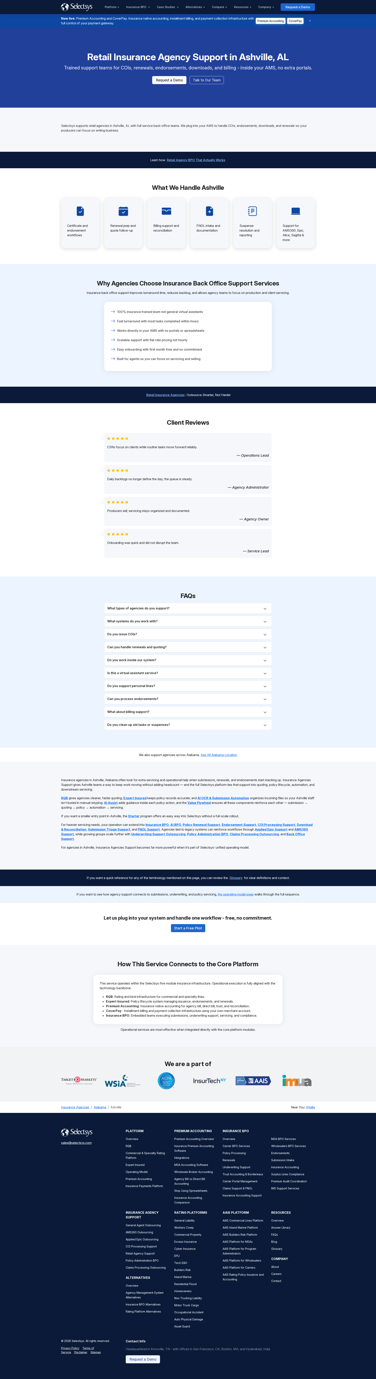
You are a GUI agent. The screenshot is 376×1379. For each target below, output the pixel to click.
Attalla (310, 1107)
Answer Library (280, 1227)
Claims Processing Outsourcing (146, 1267)
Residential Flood (185, 1284)
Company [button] (264, 7)
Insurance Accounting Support (242, 1195)
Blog (274, 1241)
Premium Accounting (271, 21)
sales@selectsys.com (76, 1143)
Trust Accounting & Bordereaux (243, 1174)
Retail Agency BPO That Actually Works (196, 160)
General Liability (184, 1220)
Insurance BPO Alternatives (143, 1304)
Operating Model (137, 1172)
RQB (128, 1146)
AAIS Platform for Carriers (239, 1267)
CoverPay (295, 21)
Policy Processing (234, 1153)
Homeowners (183, 1291)
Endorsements (280, 1153)
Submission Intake (282, 1160)
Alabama (100, 1107)
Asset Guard (182, 1326)
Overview (132, 1139)
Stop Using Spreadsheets (190, 1190)
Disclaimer (80, 1352)
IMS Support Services (285, 1188)
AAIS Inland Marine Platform (240, 1227)
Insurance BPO (136, 7)
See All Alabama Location (219, 755)
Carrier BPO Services (236, 1146)
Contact (276, 1281)
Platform (110, 7)
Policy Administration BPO (142, 1260)
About (275, 1266)
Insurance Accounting (285, 1167)
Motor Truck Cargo (186, 1305)
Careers (276, 1273)
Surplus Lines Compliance (287, 1174)
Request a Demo (298, 7)
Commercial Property (188, 1234)
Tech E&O (180, 1262)
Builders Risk (182, 1270)
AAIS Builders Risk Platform (240, 1234)
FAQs (274, 1234)
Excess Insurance (185, 1241)
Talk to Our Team (207, 80)
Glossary (236, 878)
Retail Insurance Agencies (165, 395)
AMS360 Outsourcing (139, 1232)
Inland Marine (183, 1277)
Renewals (229, 1160)
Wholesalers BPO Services (288, 1146)
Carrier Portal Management (240, 1181)
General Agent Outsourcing (143, 1225)
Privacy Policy (70, 1348)
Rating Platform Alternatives (143, 1311)
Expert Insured (135, 1164)
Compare (218, 7)
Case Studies (166, 7)
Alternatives (194, 7)
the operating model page (236, 894)
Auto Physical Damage (188, 1319)
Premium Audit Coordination (289, 1181)
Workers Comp (184, 1227)
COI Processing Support (141, 1246)
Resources (241, 7)
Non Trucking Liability (188, 1298)
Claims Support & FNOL (237, 1188)
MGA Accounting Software (191, 1164)
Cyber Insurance (185, 1248)
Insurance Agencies (75, 1107)
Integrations (181, 1157)
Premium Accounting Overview (194, 1139)
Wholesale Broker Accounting (193, 1172)
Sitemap (95, 1352)
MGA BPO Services (283, 1139)
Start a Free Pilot (188, 928)
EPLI (177, 1255)
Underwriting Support (236, 1167)
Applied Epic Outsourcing (142, 1239)
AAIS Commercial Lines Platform (243, 1220)
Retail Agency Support (140, 1253)
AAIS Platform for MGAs (238, 1241)
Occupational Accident (188, 1312)
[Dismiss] (310, 21)
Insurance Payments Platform (144, 1186)
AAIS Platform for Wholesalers (242, 1260)
